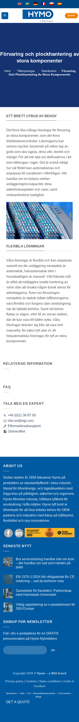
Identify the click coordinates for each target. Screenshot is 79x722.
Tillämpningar (26, 71)
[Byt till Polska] (52, 4)
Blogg (38, 696)
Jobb (22, 693)
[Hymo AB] (38, 15)
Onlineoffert (16, 431)
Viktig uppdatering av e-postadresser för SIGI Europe (45, 606)
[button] (4, 15)
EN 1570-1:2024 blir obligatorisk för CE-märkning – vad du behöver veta (45, 579)
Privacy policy (14, 681)
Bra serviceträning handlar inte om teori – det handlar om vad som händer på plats (45, 563)
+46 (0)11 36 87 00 (22, 415)
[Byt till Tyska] (36, 4)
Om (29, 693)
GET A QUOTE (18, 702)
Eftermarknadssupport (24, 426)
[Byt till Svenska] (28, 4)
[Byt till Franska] (44, 4)
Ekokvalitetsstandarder (44, 693)
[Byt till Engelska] (20, 4)
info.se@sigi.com (20, 420)
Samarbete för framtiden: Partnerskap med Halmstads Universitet (43, 592)
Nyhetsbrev (11, 693)
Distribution (49, 71)
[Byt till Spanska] (60, 4)
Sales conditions (50, 681)
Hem (7, 71)
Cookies (31, 681)
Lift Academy (64, 693)
